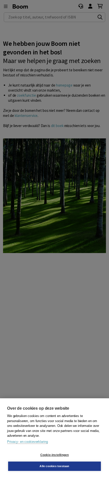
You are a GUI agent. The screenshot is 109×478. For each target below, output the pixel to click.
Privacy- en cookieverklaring (27, 442)
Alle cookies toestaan (54, 466)
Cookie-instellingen (54, 455)
